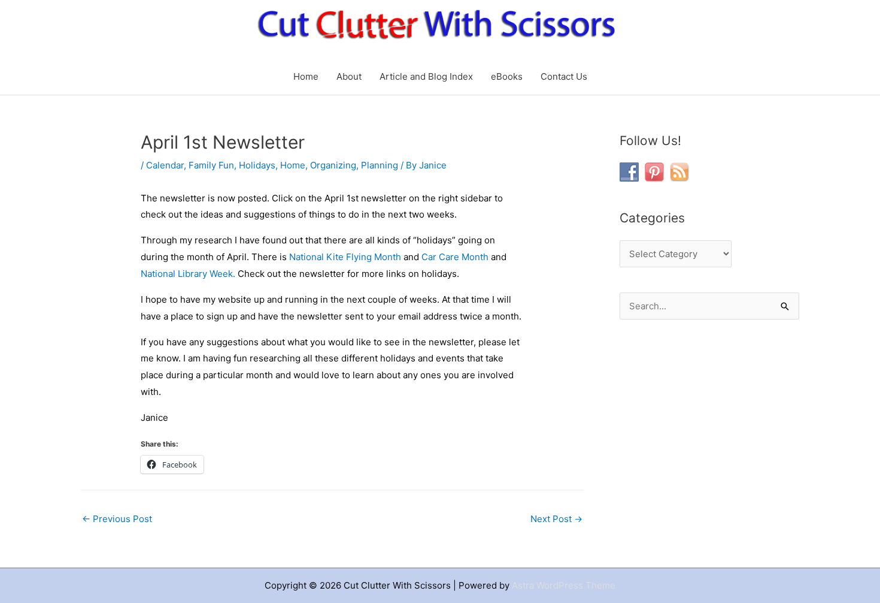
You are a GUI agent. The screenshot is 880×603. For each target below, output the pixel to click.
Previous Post (117, 518)
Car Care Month (454, 257)
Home (305, 76)
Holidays (257, 165)
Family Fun (211, 165)
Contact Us (564, 76)
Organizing (333, 165)
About (349, 76)
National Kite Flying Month (345, 257)
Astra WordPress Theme (563, 585)
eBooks (507, 76)
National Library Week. (188, 273)
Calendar (165, 165)
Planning (379, 165)
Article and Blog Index (426, 76)
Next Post (556, 518)
